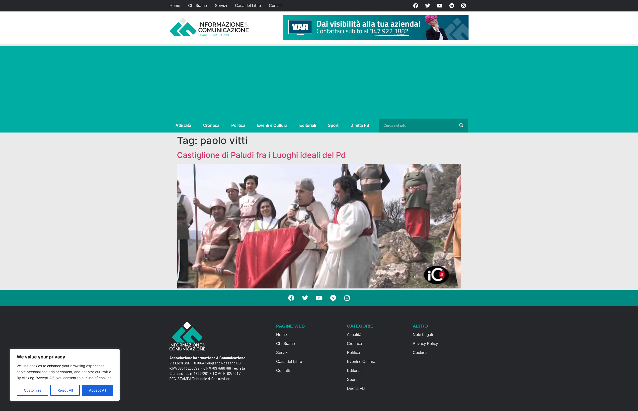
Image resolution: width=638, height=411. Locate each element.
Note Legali (423, 335)
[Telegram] (452, 6)
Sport (333, 125)
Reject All (65, 390)
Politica (238, 125)
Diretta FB (359, 125)
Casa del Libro (248, 5)
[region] (65, 375)
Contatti (276, 5)
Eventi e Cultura (272, 125)
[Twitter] (428, 6)
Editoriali (307, 125)
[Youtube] (440, 6)
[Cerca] (461, 126)
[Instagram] (464, 6)
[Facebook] (416, 6)
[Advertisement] (319, 81)
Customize (32, 390)
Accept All (97, 390)
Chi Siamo (197, 5)
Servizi (221, 5)
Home (174, 5)
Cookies (420, 352)
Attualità (183, 125)
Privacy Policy (425, 344)
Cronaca (211, 125)
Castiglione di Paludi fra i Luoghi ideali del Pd (261, 155)
